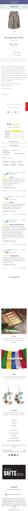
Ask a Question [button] (14, 145)
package (6, 164)
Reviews (14, 435)
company (13, 164)
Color (14, 51)
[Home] (14, 359)
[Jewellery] (14, 395)
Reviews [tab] (5, 150)
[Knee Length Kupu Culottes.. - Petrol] (5, 300)
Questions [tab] (14, 150)
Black (17, 54)
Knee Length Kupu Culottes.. (9, 187)
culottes (6, 161)
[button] (22, 190)
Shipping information (14, 104)
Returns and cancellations (14, 440)
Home (13, 34)
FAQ (14, 428)
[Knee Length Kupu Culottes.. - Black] (7, 300)
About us (14, 420)
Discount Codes (14, 438)
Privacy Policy (14, 430)
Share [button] (5, 190)
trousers (21, 164)
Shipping (14, 425)
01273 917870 (14, 486)
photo (19, 161)
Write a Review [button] (14, 141)
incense (13, 161)
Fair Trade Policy (14, 433)
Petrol (11, 54)
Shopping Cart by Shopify (14, 509)
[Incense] (14, 321)
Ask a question (14, 107)
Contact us (14, 423)
